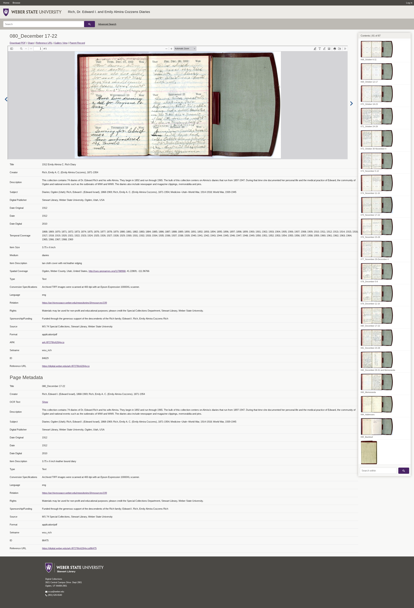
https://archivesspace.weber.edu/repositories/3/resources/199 (74, 302)
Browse (16, 2)
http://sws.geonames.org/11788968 (107, 271)
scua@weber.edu (55, 591)
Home (6, 2)
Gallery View (61, 43)
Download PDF (18, 43)
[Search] (89, 24)
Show (45, 402)
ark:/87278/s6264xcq (53, 342)
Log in (409, 2)
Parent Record (77, 43)
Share (31, 43)
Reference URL (44, 43)
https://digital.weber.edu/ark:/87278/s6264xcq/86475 (69, 548)
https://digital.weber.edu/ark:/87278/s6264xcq (65, 366)
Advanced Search (107, 24)
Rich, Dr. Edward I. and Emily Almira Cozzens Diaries (109, 12)
